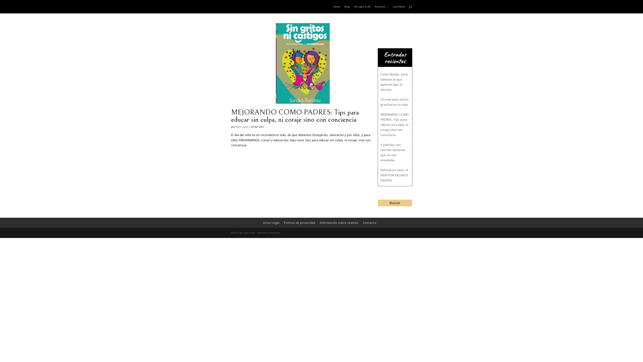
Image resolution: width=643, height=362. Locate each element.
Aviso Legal (271, 223)
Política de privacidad (299, 223)
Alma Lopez (241, 126)
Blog (347, 7)
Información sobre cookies (339, 223)
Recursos (380, 7)
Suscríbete (399, 7)
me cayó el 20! (362, 7)
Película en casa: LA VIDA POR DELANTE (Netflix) (394, 175)
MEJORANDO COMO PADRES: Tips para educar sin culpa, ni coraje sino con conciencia (295, 116)
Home (336, 7)
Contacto (369, 223)
